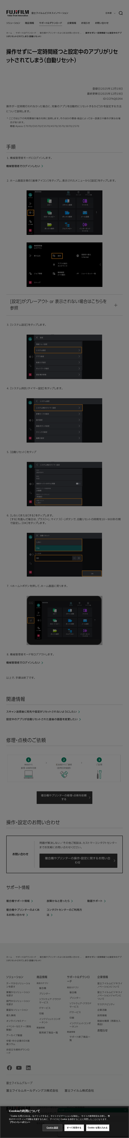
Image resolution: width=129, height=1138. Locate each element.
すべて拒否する (74, 1127)
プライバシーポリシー (20, 1122)
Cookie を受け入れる (98, 1127)
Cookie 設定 (52, 1127)
